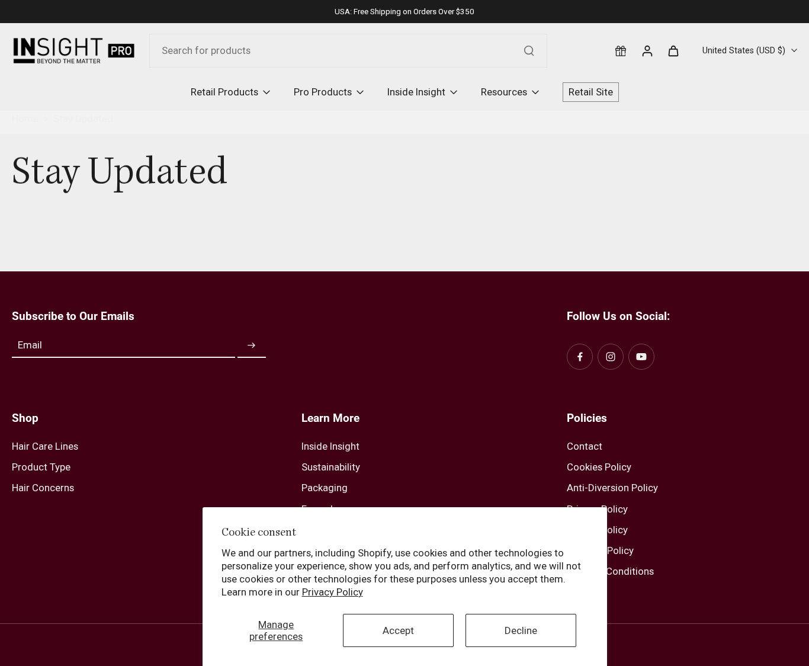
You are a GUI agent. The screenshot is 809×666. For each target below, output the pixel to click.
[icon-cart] (673, 50)
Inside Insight (330, 446)
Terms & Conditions (610, 571)
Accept (398, 630)
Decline (521, 630)
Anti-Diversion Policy (612, 488)
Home (25, 118)
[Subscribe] (251, 345)
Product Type (41, 467)
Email (30, 345)
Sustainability (330, 467)
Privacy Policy (332, 592)
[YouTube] (641, 357)
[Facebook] (580, 357)
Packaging (324, 488)
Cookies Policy (599, 467)
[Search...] (529, 50)
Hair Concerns (43, 488)
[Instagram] (611, 357)
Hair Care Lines (45, 446)
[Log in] (647, 50)
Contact (584, 446)
